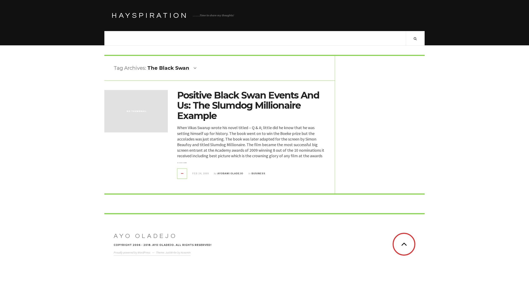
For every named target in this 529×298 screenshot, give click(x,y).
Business (258, 173)
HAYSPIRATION (150, 15)
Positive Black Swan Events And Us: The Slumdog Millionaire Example (248, 105)
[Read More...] (182, 174)
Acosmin (186, 252)
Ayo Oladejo (145, 236)
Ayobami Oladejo (230, 173)
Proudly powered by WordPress (132, 252)
